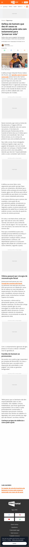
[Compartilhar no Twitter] (18, 50)
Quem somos (14, 524)
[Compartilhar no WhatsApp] (4, 50)
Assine (25, 2)
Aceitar (14, 543)
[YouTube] (9, 519)
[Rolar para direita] (25, 7)
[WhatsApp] (20, 519)
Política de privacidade (17, 540)
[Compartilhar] (24, 50)
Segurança (5, 6)
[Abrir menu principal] (2, 2)
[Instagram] (20, 515)
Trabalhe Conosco (14, 536)
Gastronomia (21, 6)
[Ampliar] (25, 55)
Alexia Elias (7, 44)
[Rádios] (27, 6)
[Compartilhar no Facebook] (11, 50)
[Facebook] (9, 515)
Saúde (15, 6)
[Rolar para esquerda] (1, 7)
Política (10, 6)
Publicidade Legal (14, 530)
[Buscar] (22, 2)
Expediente (14, 527)
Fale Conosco (14, 533)
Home (3, 20)
